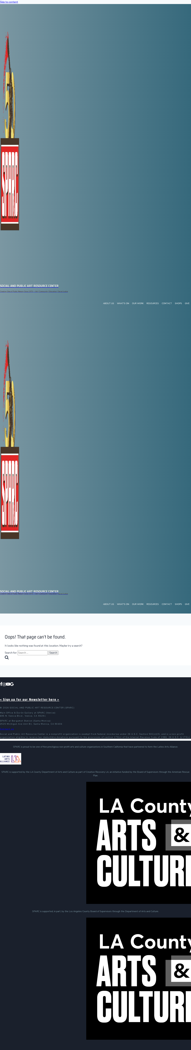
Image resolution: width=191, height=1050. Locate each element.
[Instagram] (4, 685)
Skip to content (9, 2)
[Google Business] (12, 685)
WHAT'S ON (123, 303)
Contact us (7, 729)
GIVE (187, 303)
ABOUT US (108, 303)
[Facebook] (1, 685)
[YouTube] (8, 685)
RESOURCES (153, 303)
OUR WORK (138, 303)
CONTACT (167, 303)
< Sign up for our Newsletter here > (29, 699)
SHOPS (178, 303)
